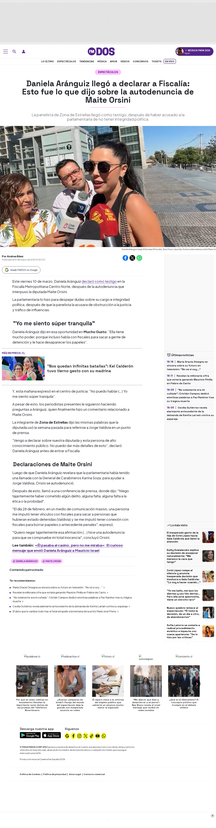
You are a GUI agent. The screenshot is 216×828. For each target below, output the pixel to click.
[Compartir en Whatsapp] (139, 258)
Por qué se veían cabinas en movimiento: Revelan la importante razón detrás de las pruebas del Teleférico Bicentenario (32, 705)
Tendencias (86, 61)
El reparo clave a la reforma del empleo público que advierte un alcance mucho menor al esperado (108, 703)
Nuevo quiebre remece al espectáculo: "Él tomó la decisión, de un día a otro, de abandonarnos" (183, 612)
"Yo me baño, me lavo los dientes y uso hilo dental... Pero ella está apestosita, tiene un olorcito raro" (183, 595)
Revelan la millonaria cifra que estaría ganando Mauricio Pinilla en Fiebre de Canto (59, 592)
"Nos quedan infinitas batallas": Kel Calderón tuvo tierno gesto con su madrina (90, 368)
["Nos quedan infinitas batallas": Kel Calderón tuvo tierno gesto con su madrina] (23, 368)
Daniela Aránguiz (27, 561)
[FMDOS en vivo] (179, 51)
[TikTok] (91, 735)
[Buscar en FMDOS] (14, 51)
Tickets (156, 61)
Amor (113, 61)
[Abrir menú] (6, 52)
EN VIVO (169, 61)
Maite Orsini (53, 561)
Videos (125, 61)
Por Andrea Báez (12, 256)
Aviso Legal (75, 774)
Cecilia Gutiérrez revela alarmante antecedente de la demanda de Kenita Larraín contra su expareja (70, 606)
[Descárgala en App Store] (51, 734)
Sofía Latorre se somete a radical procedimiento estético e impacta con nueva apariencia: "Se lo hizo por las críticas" (183, 631)
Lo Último (47, 61)
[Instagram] (79, 735)
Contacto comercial (94, 774)
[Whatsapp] (103, 735)
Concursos (140, 61)
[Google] (67, 735)
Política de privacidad (54, 774)
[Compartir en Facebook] (125, 258)
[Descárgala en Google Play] (30, 734)
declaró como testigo (99, 281)
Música (102, 61)
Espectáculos (66, 61)
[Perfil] (23, 51)
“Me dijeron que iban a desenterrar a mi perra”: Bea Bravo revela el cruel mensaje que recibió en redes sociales (146, 705)
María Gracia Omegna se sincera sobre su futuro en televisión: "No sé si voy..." (57, 587)
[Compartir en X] (132, 258)
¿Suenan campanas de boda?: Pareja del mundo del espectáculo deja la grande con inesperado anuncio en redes (70, 705)
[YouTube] (97, 735)
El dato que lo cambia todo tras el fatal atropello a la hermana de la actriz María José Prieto (64, 611)
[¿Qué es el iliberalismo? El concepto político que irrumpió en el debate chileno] (184, 681)
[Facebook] (73, 735)
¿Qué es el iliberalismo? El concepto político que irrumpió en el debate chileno (183, 703)
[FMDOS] (101, 51)
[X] (85, 735)
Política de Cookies (30, 774)
